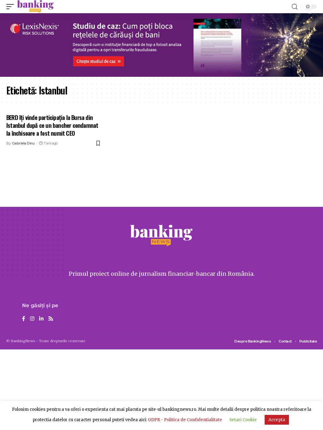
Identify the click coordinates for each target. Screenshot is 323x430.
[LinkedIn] (41, 319)
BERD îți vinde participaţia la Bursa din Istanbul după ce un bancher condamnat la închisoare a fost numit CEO (52, 125)
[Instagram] (32, 319)
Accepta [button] (276, 419)
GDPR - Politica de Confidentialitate (185, 419)
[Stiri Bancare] (35, 6)
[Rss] (50, 319)
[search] (294, 7)
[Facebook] (23, 319)
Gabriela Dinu (23, 143)
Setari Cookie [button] (243, 419)
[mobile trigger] (11, 6)
